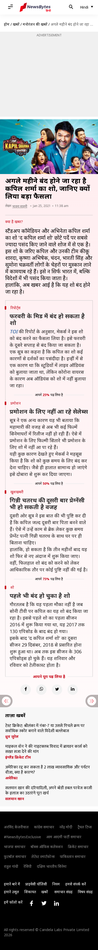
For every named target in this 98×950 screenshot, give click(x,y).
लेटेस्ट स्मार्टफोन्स (43, 856)
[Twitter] (57, 689)
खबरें (16, 24)
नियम (56, 884)
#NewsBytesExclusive (22, 836)
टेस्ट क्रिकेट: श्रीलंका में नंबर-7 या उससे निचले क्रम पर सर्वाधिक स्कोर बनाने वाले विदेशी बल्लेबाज (45, 728)
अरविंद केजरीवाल (16, 826)
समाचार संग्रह (63, 891)
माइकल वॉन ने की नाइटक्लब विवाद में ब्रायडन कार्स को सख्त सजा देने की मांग (46, 749)
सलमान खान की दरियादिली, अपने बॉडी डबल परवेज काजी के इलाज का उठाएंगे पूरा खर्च (48, 791)
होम (6, 24)
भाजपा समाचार (14, 846)
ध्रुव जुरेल (12, 736)
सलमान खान (14, 798)
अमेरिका (11, 778)
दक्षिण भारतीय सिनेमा (52, 866)
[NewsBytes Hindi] (35, 7)
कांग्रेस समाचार (44, 826)
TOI (14, 331)
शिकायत (30, 891)
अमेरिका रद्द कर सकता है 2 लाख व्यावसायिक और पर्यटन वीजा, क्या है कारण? (47, 770)
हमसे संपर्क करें (75, 884)
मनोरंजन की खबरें (35, 24)
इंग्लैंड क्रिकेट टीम (18, 757)
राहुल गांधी (11, 866)
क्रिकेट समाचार (78, 846)
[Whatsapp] (41, 689)
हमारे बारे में (12, 884)
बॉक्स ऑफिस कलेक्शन (47, 846)
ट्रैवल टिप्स (85, 826)
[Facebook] (25, 689)
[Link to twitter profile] (44, 903)
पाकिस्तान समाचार (72, 856)
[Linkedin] (72, 689)
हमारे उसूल (11, 891)
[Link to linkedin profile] (56, 903)
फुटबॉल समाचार (15, 856)
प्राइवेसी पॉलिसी (36, 884)
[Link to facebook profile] (31, 903)
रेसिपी (28, 866)
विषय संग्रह (85, 891)
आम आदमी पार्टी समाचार (63, 836)
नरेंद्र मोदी (65, 826)
